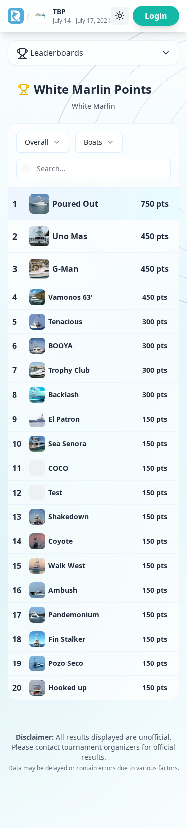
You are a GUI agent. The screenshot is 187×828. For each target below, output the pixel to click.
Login (156, 15)
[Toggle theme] (120, 16)
